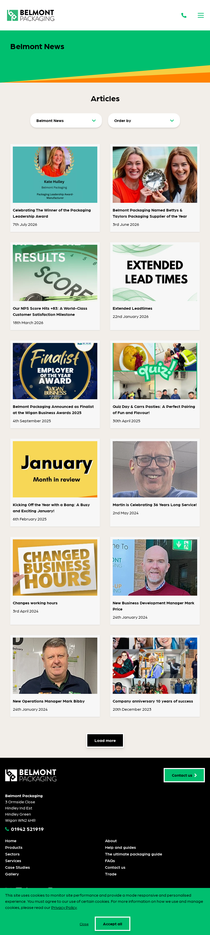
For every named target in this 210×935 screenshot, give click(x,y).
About (111, 840)
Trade (111, 873)
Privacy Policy (64, 907)
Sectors (12, 853)
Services (13, 860)
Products (14, 847)
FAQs (110, 860)
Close (84, 924)
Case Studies (17, 867)
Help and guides (120, 847)
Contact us (115, 867)
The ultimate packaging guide (133, 853)
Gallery (12, 873)
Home (10, 840)
